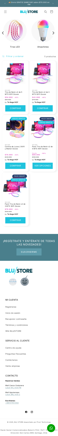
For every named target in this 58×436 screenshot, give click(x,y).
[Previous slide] (3, 33)
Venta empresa (12, 366)
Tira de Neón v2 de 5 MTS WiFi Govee (13, 93)
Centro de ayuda (13, 348)
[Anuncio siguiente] (53, 3)
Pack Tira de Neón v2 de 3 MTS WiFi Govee (15, 205)
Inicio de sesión (12, 313)
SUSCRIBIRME (29, 252)
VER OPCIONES (42, 166)
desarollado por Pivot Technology (37, 422)
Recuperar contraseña (16, 319)
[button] (5, 12)
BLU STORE (18, 422)
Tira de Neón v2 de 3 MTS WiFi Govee (41, 93)
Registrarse (10, 307)
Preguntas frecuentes (15, 354)
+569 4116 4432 (12, 403)
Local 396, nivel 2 (12, 394)
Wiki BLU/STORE (13, 331)
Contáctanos (11, 360)
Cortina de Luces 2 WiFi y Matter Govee (15, 148)
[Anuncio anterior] (5, 3)
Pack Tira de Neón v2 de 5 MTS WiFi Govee (42, 148)
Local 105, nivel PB (13, 388)
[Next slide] (53, 33)
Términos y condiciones (16, 325)
